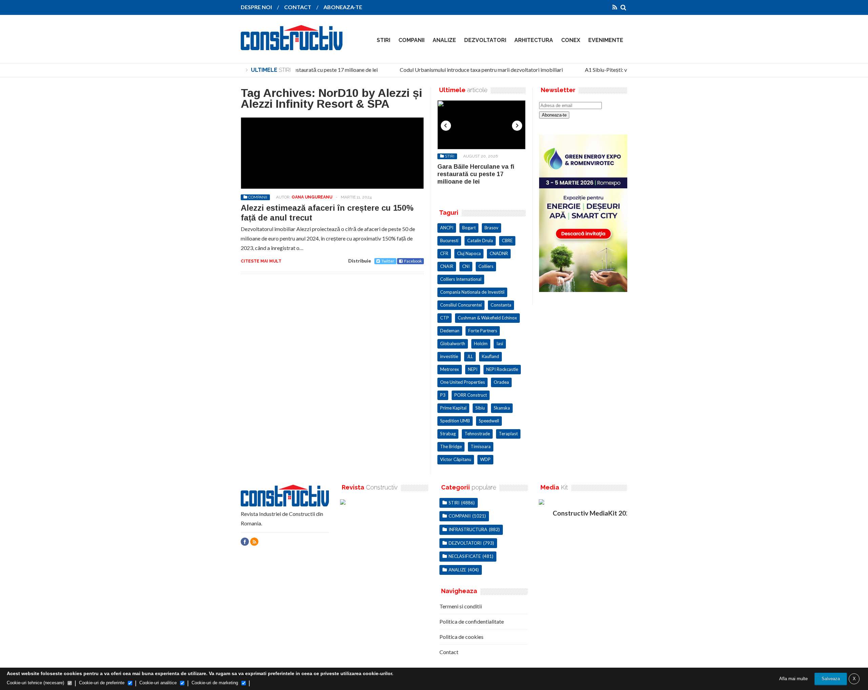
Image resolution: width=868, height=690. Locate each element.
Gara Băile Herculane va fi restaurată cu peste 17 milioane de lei (298, 69)
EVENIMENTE (605, 40)
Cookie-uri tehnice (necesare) (35, 682)
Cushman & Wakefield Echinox (487, 317)
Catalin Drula (480, 240)
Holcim (481, 343)
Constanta (501, 305)
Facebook (413, 261)
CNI (466, 266)
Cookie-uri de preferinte (101, 682)
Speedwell (489, 420)
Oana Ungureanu (312, 197)
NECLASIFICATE (465, 556)
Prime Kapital (453, 408)
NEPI (472, 369)
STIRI (383, 40)
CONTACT (297, 7)
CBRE (507, 240)
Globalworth (452, 343)
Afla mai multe (793, 678)
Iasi (499, 343)
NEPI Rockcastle (502, 369)
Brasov (491, 227)
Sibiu (480, 408)
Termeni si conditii (460, 606)
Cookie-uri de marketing (215, 682)
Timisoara (481, 446)
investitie (449, 356)
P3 (443, 395)
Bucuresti (449, 240)
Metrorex (449, 369)
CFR (444, 253)
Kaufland (490, 356)
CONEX (570, 40)
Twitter (387, 261)
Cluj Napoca (469, 253)
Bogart (469, 227)
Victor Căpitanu (455, 459)
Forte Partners (482, 330)
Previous (446, 126)
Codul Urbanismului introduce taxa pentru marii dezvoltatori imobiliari (475, 69)
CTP (444, 317)
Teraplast (508, 433)
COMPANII (411, 40)
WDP (485, 459)
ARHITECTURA (533, 40)
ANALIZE (444, 40)
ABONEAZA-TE (342, 7)
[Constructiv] (291, 45)
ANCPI (446, 227)
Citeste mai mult (261, 261)
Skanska (502, 408)
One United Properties (462, 382)
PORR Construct (470, 395)
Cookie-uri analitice (158, 682)
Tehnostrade (477, 433)
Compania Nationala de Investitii (472, 292)
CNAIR (446, 266)
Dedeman (449, 330)
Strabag (448, 433)
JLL (470, 356)
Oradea (501, 382)
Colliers (485, 266)
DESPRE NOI (256, 7)
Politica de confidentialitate (471, 621)
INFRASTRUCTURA (468, 529)
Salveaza (831, 678)
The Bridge (451, 446)
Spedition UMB (455, 420)
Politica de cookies (461, 636)
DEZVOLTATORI (485, 40)
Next (517, 126)
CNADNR (499, 253)
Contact (448, 652)
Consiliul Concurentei (461, 305)
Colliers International (460, 279)
